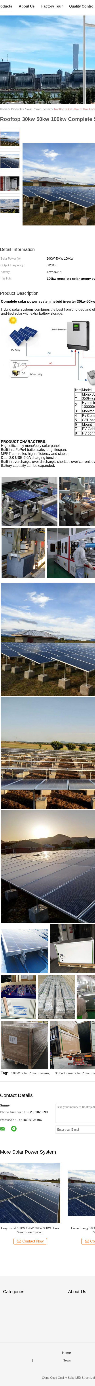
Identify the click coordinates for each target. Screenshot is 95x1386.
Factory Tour (52, 6)
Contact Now (33, 1241)
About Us (27, 6)
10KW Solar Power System (30, 1073)
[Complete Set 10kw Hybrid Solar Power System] (30, 1193)
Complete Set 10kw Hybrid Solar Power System (30, 1230)
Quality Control (81, 6)
